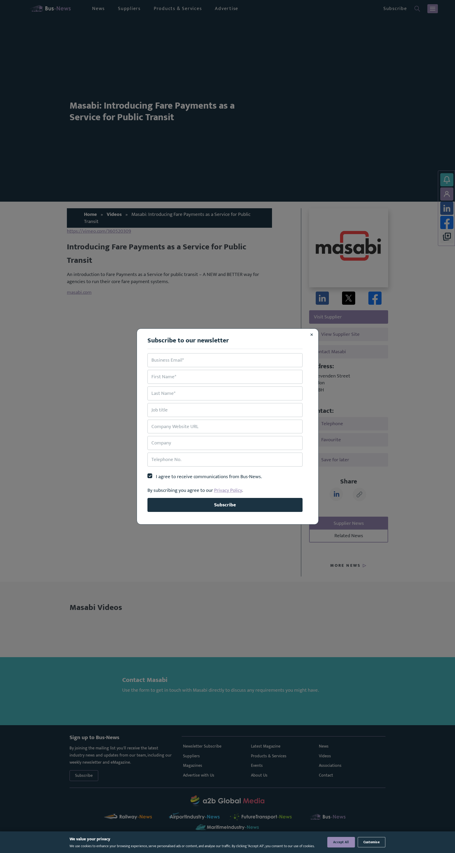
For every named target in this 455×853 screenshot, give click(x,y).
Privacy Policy (228, 490)
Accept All (341, 842)
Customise (371, 842)
